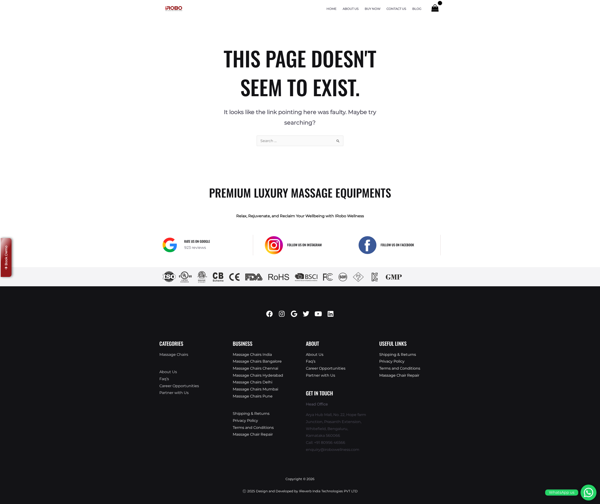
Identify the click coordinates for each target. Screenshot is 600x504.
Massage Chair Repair (253, 434)
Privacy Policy (245, 420)
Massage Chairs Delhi (252, 382)
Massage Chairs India (252, 354)
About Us (351, 8)
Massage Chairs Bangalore (257, 361)
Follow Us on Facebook (397, 244)
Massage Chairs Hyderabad (258, 375)
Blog (416, 8)
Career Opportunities (179, 386)
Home (331, 8)
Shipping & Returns (251, 413)
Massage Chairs (173, 354)
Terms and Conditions (253, 427)
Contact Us (396, 8)
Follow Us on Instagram (304, 244)
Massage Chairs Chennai (255, 368)
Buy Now (372, 8)
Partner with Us (174, 392)
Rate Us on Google (197, 241)
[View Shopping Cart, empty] (435, 9)
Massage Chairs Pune (253, 396)
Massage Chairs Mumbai (255, 389)
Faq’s (164, 379)
